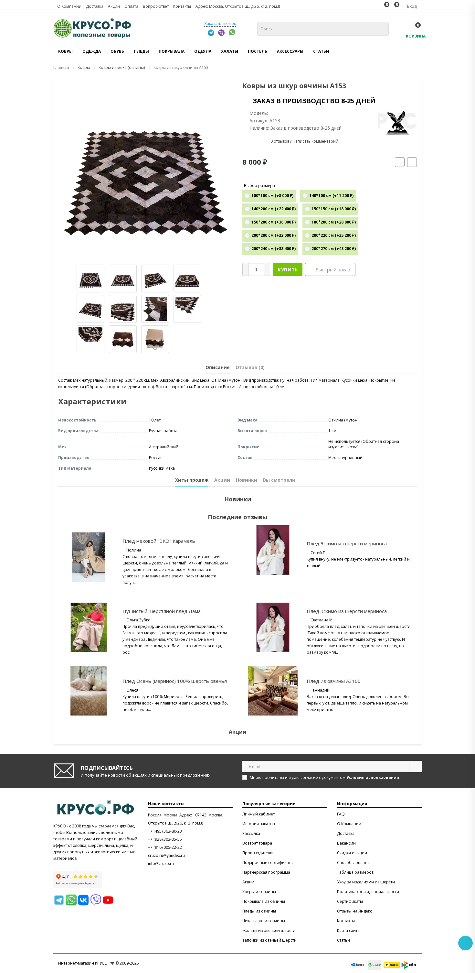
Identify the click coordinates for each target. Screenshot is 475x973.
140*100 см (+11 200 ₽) (331, 195)
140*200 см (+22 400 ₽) (273, 209)
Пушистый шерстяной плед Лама (161, 611)
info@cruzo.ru (161, 863)
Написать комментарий (315, 141)
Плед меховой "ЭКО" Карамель (158, 541)
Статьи (321, 51)
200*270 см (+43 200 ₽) (333, 248)
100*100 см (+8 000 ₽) (272, 195)
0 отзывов (279, 141)
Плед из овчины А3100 (334, 681)
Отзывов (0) (250, 367)
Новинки (246, 480)
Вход (411, 6)
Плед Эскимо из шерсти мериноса (347, 543)
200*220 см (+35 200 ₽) (333, 235)
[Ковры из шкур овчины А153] (145, 169)
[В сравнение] (412, 162)
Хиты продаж (191, 480)
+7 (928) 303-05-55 (165, 839)
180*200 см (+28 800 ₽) (333, 222)
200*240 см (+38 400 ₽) (273, 248)
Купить (288, 269)
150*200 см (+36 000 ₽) (273, 222)
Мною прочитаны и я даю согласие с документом (324, 777)
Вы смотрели (279, 480)
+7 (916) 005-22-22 (165, 847)
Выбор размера (259, 185)
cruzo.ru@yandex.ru (166, 855)
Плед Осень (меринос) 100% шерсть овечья (174, 681)
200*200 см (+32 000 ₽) (273, 235)
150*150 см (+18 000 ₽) (333, 209)
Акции (222, 480)
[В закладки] (400, 162)
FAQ (341, 814)
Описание (218, 367)
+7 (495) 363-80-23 (165, 831)
